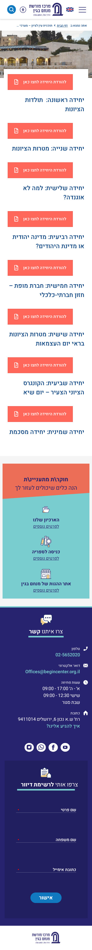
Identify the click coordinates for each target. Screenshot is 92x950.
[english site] (70, 9)
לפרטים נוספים (46, 526)
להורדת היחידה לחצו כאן (44, 82)
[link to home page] (46, 9)
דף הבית (62, 25)
